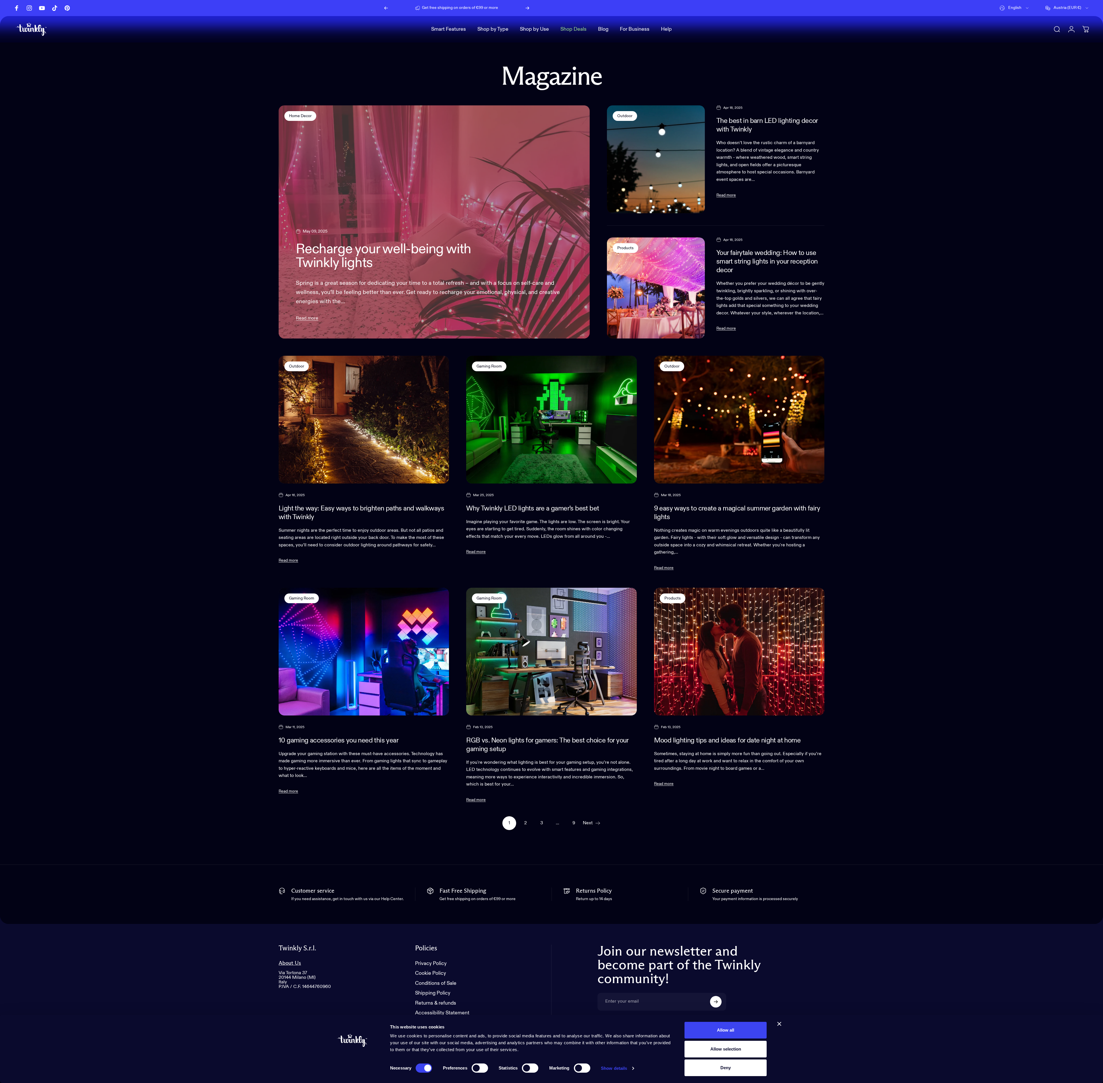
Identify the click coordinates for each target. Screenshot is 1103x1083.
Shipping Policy (432, 993)
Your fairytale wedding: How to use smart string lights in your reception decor (767, 262)
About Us (290, 963)
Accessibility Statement (442, 1013)
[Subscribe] (716, 1001)
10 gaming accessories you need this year (338, 740)
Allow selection (725, 1049)
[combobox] (1014, 8)
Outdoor (625, 116)
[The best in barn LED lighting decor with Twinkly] (656, 159)
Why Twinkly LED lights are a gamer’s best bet (532, 508)
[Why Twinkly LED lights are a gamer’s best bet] (551, 420)
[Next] (527, 8)
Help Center (504, 8)
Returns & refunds (435, 1003)
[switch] (480, 1068)
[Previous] (386, 8)
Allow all (725, 1030)
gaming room (489, 366)
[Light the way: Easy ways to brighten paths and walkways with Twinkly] (364, 420)
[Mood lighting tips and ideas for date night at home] (739, 651)
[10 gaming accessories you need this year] (364, 651)
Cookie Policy (430, 973)
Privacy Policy (431, 963)
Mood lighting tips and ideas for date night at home (727, 740)
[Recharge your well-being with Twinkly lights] (434, 222)
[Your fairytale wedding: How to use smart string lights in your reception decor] (656, 288)
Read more (307, 318)
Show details (614, 1068)
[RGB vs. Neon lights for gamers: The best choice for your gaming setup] (551, 651)
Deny (725, 1067)
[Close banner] (779, 1024)
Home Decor (300, 116)
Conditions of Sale (435, 983)
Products (625, 248)
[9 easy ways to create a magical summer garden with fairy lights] (739, 420)
